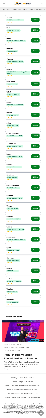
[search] (42, 3)
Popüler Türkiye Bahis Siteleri (16, 347)
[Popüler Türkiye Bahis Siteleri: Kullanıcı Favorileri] (23, 331)
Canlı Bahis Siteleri (20, 9)
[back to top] (41, 413)
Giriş (35, 20)
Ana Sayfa (6, 9)
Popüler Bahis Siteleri (13, 344)
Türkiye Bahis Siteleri (13, 350)
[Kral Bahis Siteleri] (22, 3)
